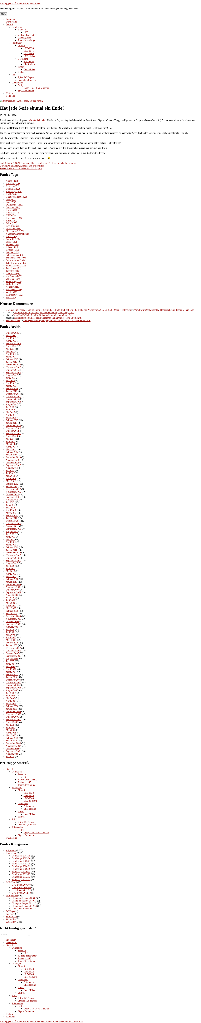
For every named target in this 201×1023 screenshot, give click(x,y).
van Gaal (13, 279)
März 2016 (11, 386)
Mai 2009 (10, 603)
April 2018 (11, 341)
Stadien (21, 72)
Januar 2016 (11, 391)
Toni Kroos (13, 268)
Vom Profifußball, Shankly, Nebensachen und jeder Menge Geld (164, 310)
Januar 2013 (11, 486)
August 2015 (12, 404)
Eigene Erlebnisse (26, 90)
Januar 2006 (11, 709)
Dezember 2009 (13, 584)
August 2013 (12, 468)
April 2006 (11, 701)
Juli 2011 (10, 534)
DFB (11, 199)
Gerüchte (13, 207)
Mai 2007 (10, 666)
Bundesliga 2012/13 (21, 877)
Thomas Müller (16, 265)
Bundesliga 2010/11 (21, 871)
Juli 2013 (10, 470)
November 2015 (13, 396)
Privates (12, 244)
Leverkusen (13, 226)
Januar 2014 (11, 454)
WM (11, 297)
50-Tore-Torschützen (27, 35)
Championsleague (17, 197)
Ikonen (21, 66)
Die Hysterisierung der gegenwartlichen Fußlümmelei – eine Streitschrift (47, 318)
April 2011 (11, 542)
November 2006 (13, 682)
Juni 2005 (10, 727)
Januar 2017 (11, 362)
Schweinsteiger (16, 257)
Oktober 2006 (12, 685)
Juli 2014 (10, 439)
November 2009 (13, 587)
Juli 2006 (10, 693)
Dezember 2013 (13, 457)
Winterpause (14, 294)
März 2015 (11, 417)
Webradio (10, 919)
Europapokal (12, 895)
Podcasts (10, 914)
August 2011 (12, 531)
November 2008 (13, 619)
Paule (11, 236)
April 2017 (11, 354)
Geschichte (23, 59)
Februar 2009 (12, 611)
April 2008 (11, 637)
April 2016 (11, 383)
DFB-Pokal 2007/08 (21, 887)
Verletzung (13, 281)
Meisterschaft (15, 231)
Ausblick (31, 163)
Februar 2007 (12, 674)
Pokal (14, 74)
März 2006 (11, 703)
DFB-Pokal (11, 882)
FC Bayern (17, 43)
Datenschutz (11, 21)
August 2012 (12, 499)
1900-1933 (29, 48)
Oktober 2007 (12, 653)
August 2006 (12, 690)
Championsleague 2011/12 (24, 903)
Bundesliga (17, 27)
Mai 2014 (10, 444)
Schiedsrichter (14, 255)
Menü (3, 14)
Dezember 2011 (13, 521)
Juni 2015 (10, 409)
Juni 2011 (10, 536)
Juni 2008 (10, 632)
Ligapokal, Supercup (27, 80)
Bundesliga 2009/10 (21, 869)
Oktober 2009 (12, 589)
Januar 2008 (11, 645)
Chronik (21, 45)
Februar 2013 (12, 484)
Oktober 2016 (12, 370)
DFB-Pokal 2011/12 (21, 890)
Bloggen (12, 186)
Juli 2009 (10, 597)
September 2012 (13, 497)
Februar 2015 (12, 420)
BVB (11, 194)
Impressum (11, 19)
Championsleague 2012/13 (24, 906)
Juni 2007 (10, 664)
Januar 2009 (11, 613)
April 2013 (11, 478)
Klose (11, 220)
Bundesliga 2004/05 (21, 855)
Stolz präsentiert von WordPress (68, 1021)
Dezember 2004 (13, 743)
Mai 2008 (10, 634)
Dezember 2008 (13, 616)
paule (2, 163)
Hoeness (12, 212)
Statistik (9, 24)
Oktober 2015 (12, 399)
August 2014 (12, 436)
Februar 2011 (12, 547)
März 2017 (11, 356)
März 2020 (11, 335)
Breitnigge (13, 189)
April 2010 (11, 574)
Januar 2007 (11, 677)
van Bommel (14, 276)
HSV (11, 215)
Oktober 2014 (12, 431)
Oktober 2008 (12, 621)
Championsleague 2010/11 (24, 900)
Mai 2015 (10, 412)
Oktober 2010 (12, 558)
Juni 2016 (10, 378)
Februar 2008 (12, 642)
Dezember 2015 (13, 393)
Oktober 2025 (12, 333)
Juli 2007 (10, 661)
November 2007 (13, 650)
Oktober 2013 (12, 462)
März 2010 (11, 576)
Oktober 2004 (12, 748)
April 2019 (11, 338)
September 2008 (13, 624)
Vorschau (72, 163)
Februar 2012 (12, 515)
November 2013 (13, 460)
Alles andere (17, 82)
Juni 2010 (10, 568)
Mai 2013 (10, 476)
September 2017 (13, 343)
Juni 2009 (10, 600)
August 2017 (12, 346)
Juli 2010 (10, 566)
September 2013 (13, 465)
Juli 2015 (10, 407)
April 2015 (11, 415)
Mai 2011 (10, 539)
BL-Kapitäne (30, 64)
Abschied (12, 181)
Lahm (11, 223)
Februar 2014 (12, 452)
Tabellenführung (16, 263)
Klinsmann (14, 218)
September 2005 (13, 719)
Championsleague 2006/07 (24, 898)
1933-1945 (29, 51)
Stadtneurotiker (13, 320)
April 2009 (11, 605)
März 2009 (11, 608)
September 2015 (13, 401)
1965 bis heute (30, 56)
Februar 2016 (12, 388)
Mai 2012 (10, 507)
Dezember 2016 (13, 364)
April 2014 (11, 446)
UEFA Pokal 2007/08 (22, 908)
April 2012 (11, 510)
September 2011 (13, 529)
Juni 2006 (10, 695)
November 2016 (13, 367)
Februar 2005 (12, 738)
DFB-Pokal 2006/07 (21, 885)
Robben (12, 249)
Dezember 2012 (13, 489)
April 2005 (11, 732)
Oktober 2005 (12, 717)
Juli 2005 (10, 724)
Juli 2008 (10, 629)
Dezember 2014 (13, 425)
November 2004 (13, 746)
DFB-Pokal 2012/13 (21, 892)
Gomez (12, 210)
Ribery (12, 247)
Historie (9, 93)
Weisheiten (14, 289)
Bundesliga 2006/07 (21, 861)
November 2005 (13, 714)
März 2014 (11, 449)
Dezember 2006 (13, 679)
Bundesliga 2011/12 (21, 874)
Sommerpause (15, 260)
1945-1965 (29, 53)
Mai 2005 (10, 730)
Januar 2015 (11, 423)
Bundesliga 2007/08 (21, 863)
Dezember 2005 (13, 711)
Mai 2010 (10, 571)
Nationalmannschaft (17, 234)
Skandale (22, 29)
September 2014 (13, 433)
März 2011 (11, 544)
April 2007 (11, 669)
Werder (12, 292)
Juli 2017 (10, 348)
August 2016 (12, 375)
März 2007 (11, 672)
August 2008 (12, 627)
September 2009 (13, 592)
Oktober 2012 (12, 494)
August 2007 (12, 658)
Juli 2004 (10, 756)
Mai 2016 (10, 380)
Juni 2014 (10, 441)
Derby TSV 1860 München (36, 88)
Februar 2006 (12, 706)
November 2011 (13, 523)
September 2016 (13, 372)
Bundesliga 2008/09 (21, 866)
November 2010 (13, 555)
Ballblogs (10, 96)
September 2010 (13, 560)
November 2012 (13, 491)
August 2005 (12, 722)
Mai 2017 (10, 351)
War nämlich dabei (37, 120)
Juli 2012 (10, 502)
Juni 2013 (10, 473)
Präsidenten (29, 61)
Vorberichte (13, 284)
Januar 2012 (11, 518)
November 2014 (13, 428)
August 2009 (12, 595)
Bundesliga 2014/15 (21, 879)
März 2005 (11, 735)
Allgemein (22, 163)
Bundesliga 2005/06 (21, 858)
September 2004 (13, 751)
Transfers (13, 271)
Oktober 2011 (12, 526)
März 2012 (11, 513)
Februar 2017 (12, 359)
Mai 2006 (10, 698)
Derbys (21, 85)
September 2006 (13, 687)
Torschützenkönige (26, 40)
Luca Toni (13, 228)
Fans (11, 202)
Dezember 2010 (13, 552)
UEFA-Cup (13, 273)
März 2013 (11, 481)
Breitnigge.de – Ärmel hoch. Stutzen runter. (20, 3)
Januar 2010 (11, 581)
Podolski (13, 239)
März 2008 (11, 640)
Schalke (63, 163)
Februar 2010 (12, 579)
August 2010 (12, 563)
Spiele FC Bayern (26, 77)
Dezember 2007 (13, 648)
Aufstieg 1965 (24, 37)
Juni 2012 (10, 505)
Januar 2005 (11, 740)
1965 (26, 32)
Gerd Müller (29, 69)
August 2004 (12, 754)
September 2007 (13, 656)
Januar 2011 (11, 550)
